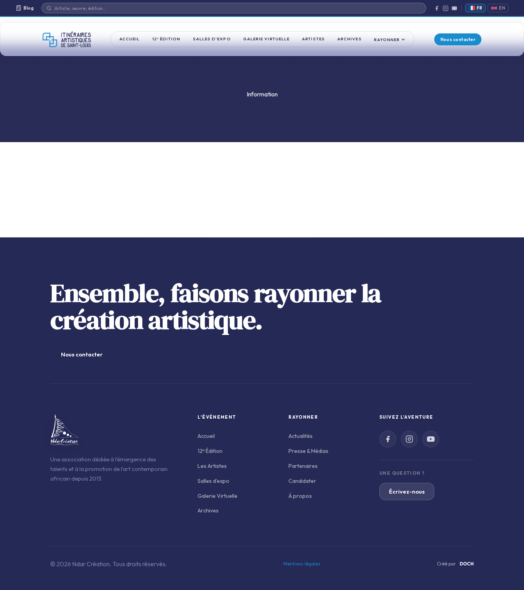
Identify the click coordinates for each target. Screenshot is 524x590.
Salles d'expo (212, 38)
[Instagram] (445, 8)
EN (502, 8)
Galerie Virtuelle (266, 38)
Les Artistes (212, 465)
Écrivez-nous (407, 491)
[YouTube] (454, 8)
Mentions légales (301, 564)
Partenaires (303, 465)
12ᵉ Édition (166, 38)
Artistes (313, 38)
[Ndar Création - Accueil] (67, 39)
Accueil (129, 38)
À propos (300, 495)
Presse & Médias (308, 450)
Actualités (300, 436)
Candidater (302, 480)
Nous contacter (457, 39)
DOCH (467, 564)
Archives (349, 38)
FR (479, 8)
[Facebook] (437, 8)
